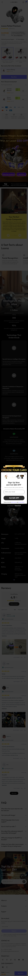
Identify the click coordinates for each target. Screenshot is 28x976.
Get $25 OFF (14, 498)
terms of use (13, 502)
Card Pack (10, 505)
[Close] (25, 474)
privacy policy (21, 502)
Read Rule (18, 505)
